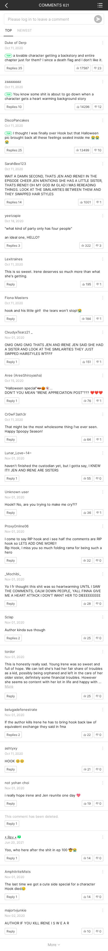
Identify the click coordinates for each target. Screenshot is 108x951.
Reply (11, 284)
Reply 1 (12, 362)
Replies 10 (14, 107)
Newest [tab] (24, 30)
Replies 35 (14, 68)
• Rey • (11, 837)
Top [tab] (8, 30)
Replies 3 (13, 245)
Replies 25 (14, 150)
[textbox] (51, 19)
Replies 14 (14, 202)
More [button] (9, 686)
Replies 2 (13, 638)
